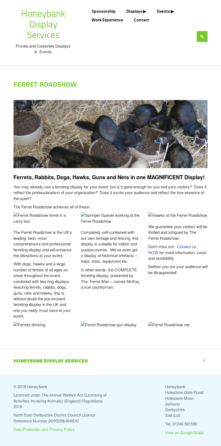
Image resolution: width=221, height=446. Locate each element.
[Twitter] (204, 360)
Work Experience (107, 20)
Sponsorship (104, 11)
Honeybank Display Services (43, 24)
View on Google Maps (184, 432)
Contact (141, 20)
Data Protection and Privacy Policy (44, 429)
